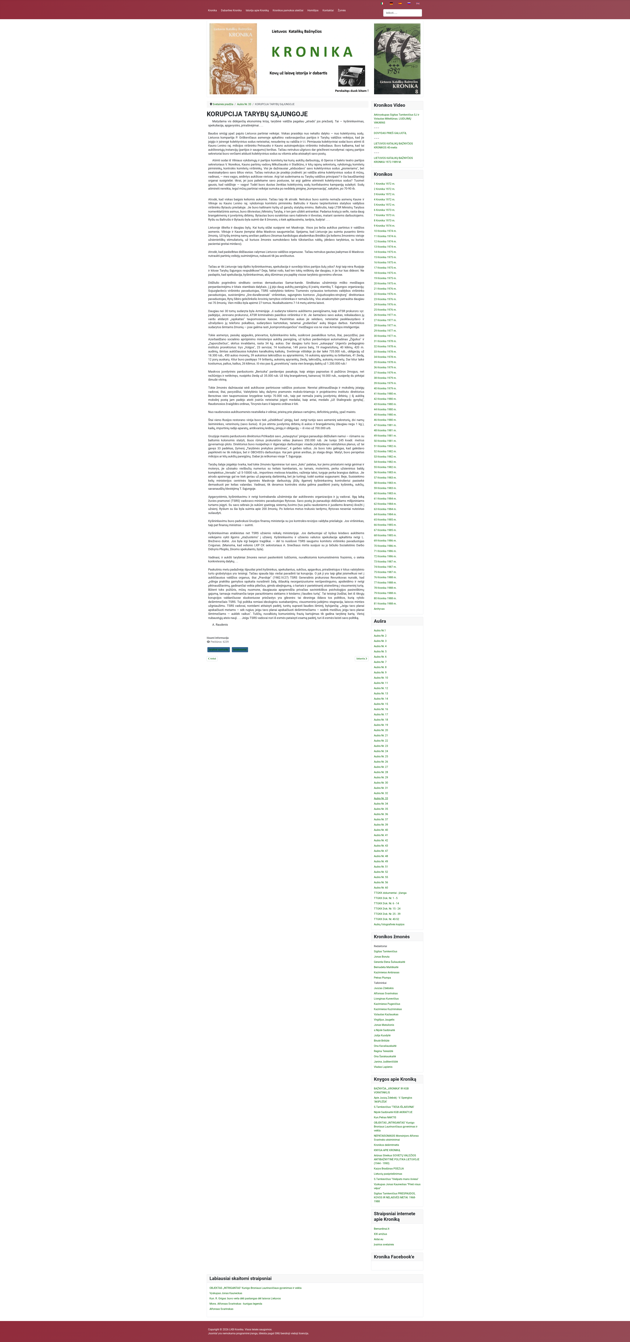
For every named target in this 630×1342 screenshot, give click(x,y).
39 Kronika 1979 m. (385, 383)
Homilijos (312, 10)
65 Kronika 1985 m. (385, 519)
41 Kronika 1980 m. (385, 393)
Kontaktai (328, 10)
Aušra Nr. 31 (381, 787)
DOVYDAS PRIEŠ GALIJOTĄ (390, 133)
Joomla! (213, 1333)
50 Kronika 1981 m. (385, 440)
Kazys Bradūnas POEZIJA (389, 1168)
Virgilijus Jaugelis (384, 1019)
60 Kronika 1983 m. (385, 493)
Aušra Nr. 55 (381, 877)
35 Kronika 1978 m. (385, 362)
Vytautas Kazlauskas (386, 1014)
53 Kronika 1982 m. (385, 456)
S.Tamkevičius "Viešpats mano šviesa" (396, 1179)
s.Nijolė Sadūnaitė (384, 1030)
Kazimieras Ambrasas (386, 972)
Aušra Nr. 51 (381, 866)
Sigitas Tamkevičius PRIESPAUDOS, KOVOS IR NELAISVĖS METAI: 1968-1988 (395, 1197)
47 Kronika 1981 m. (385, 425)
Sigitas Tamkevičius (385, 951)
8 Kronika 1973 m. (384, 220)
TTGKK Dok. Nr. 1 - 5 (386, 898)
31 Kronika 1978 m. (385, 341)
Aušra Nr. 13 (381, 693)
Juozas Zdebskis (384, 988)
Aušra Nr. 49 (381, 861)
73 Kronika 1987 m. (385, 561)
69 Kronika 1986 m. (385, 540)
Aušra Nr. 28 (381, 772)
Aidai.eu (378, 1239)
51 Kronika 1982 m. (385, 446)
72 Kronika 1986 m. (385, 556)
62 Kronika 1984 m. (385, 503)
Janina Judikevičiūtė (386, 1061)
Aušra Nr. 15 (381, 704)
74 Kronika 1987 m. (385, 566)
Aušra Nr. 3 (380, 641)
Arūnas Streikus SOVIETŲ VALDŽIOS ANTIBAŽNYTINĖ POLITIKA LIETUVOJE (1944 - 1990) (396, 1159)
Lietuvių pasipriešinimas (388, 1173)
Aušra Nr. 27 (381, 766)
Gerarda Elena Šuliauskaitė (389, 961)
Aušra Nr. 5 (380, 651)
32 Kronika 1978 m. (385, 346)
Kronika (212, 10)
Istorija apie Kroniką (257, 10)
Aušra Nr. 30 (381, 782)
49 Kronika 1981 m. (385, 435)
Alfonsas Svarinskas (386, 993)
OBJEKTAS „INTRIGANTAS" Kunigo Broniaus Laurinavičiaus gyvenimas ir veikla (395, 1126)
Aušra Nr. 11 (381, 683)
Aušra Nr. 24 (381, 751)
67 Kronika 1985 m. (385, 530)
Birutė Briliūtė (381, 1040)
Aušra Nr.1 (380, 630)
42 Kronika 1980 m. (385, 398)
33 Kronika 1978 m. (385, 351)
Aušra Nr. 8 (380, 667)
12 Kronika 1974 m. (385, 241)
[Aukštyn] (624, 1335)
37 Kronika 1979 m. (385, 372)
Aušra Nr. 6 (380, 656)
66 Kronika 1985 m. (385, 524)
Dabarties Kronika (231, 10)
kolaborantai (240, 649)
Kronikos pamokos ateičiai (288, 10)
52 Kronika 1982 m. (385, 451)
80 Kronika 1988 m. (385, 598)
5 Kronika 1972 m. (384, 204)
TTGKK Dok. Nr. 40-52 (386, 919)
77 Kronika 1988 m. (385, 582)
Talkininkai (380, 982)
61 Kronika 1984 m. (385, 498)
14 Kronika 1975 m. (385, 252)
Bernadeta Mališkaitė (386, 967)
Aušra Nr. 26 (381, 761)
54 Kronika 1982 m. (385, 461)
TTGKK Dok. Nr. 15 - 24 (387, 908)
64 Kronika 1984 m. (385, 514)
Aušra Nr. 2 (380, 635)
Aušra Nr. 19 (381, 725)
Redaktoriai (380, 946)
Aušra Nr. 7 (380, 662)
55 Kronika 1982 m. (385, 467)
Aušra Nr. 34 (381, 803)
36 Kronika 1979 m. (385, 367)
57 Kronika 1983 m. (385, 477)
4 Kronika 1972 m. (384, 199)
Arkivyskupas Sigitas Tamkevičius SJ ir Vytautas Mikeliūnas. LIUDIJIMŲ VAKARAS (396, 118)
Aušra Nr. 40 (381, 829)
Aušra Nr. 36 (381, 814)
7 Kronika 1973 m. (384, 215)
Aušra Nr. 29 (381, 777)
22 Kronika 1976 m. (385, 294)
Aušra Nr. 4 (380, 646)
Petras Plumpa (382, 977)
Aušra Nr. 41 (381, 835)
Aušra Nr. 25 (381, 756)
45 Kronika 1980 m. (385, 414)
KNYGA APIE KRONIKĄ (387, 1150)
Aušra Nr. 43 (381, 845)
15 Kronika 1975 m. (385, 257)
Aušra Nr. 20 (381, 730)
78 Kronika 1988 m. (385, 587)
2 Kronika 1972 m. (384, 189)
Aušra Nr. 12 (381, 688)
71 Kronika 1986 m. (385, 551)
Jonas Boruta (381, 956)
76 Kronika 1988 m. (385, 577)
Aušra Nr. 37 (381, 819)
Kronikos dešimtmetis (386, 1145)
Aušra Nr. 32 (381, 793)
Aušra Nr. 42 (381, 840)
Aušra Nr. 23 (381, 746)
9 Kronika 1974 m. (384, 225)
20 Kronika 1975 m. (385, 283)
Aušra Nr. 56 (381, 882)
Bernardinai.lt (381, 1228)
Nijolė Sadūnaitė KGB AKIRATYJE (393, 1112)
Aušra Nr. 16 (381, 709)
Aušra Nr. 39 (381, 824)
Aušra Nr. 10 (381, 677)
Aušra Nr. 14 (381, 698)
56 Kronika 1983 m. (385, 472)
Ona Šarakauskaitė (385, 1056)
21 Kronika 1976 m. (385, 288)
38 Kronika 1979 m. (385, 377)
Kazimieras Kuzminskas (388, 1009)
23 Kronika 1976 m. (385, 299)
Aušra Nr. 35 (381, 808)
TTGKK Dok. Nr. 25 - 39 (387, 913)
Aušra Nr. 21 (381, 735)
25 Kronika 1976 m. (385, 309)
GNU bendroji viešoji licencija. (292, 1333)
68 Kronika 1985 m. (385, 535)
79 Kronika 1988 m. (385, 593)
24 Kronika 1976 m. (385, 304)
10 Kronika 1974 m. (385, 231)
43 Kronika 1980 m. (385, 404)
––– (376, 127)
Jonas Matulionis (384, 1024)
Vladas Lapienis (383, 1066)
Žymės (342, 10)
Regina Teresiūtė (383, 1051)
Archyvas (379, 608)
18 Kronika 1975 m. (385, 273)
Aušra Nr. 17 (381, 714)
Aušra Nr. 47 (381, 850)
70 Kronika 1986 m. (385, 545)
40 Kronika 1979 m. (385, 388)
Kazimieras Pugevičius (387, 1003)
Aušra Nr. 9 (380, 672)
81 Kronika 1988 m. (385, 603)
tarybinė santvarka (218, 649)
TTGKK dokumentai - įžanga (390, 892)
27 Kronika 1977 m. (385, 320)
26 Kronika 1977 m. (385, 315)
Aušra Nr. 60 (381, 887)
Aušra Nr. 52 (381, 871)
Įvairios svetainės (384, 1244)
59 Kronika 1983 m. (385, 488)
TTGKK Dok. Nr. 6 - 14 (386, 903)
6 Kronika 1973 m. (384, 210)
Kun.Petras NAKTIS (385, 1117)
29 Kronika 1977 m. (385, 330)
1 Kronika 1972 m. (384, 183)
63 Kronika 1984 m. (385, 509)
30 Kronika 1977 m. (385, 336)
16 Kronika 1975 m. (385, 262)
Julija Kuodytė (382, 1035)
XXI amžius (380, 1234)
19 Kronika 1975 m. (385, 278)
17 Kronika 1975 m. (385, 267)
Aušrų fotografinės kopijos (389, 924)
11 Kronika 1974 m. (385, 236)
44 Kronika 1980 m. (385, 409)
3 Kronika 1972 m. (384, 194)
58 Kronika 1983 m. (385, 482)
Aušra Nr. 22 (381, 740)
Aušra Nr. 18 (381, 719)
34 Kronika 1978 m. (385, 357)
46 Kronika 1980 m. (385, 419)
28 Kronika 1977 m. (385, 325)
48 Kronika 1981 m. (385, 430)
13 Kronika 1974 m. (385, 246)
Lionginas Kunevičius (386, 998)
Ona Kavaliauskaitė (385, 1045)
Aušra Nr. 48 (381, 856)
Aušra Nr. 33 (381, 798)
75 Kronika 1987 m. (385, 572)
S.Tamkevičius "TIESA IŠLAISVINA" (394, 1106)
